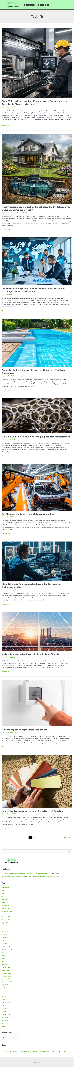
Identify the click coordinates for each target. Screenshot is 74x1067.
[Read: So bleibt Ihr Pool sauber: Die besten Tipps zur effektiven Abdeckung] (37, 343)
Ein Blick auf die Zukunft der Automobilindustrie (28, 514)
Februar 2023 (6, 967)
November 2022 (6, 976)
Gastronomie (13, 1052)
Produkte (10, 213)
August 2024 (5, 923)
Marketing (56, 1051)
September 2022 (7, 982)
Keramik (34, 1052)
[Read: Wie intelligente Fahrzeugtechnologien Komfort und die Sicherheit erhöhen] (37, 561)
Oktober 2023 (6, 946)
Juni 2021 (4, 1026)
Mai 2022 (4, 994)
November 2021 (6, 1011)
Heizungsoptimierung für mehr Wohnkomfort (26, 729)
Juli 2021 (4, 1023)
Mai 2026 (4, 893)
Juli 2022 (4, 988)
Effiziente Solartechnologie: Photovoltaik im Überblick (31, 654)
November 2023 (6, 943)
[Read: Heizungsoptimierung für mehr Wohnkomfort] (37, 703)
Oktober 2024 (6, 920)
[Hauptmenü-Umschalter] (70, 5)
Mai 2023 (4, 958)
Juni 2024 (4, 926)
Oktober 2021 (6, 1014)
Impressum (37, 1063)
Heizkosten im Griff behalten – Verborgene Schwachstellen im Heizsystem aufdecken (26, 874)
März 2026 (5, 899)
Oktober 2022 (6, 979)
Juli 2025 (4, 914)
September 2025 (7, 911)
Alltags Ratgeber (36, 5)
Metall (65, 1052)
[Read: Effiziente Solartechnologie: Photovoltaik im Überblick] (37, 631)
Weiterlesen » (6, 126)
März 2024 (5, 935)
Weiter (67, 837)
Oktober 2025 (6, 908)
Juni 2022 (4, 991)
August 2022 (5, 985)
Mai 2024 (4, 929)
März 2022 (5, 1000)
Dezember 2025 (6, 905)
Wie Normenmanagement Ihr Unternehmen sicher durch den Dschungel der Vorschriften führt (33, 290)
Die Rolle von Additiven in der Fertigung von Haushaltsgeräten (36, 436)
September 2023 (7, 949)
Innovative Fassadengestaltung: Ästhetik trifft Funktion (32, 811)
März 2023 (5, 964)
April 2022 (5, 997)
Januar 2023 (5, 970)
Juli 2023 (4, 952)
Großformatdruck (24, 1052)
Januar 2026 (5, 902)
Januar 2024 (5, 940)
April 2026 (5, 896)
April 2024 (5, 932)
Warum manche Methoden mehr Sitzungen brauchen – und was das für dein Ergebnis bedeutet (28, 877)
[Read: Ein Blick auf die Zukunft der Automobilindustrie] (37, 487)
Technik (4, 107)
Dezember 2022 (6, 973)
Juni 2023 (4, 955)
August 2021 (5, 1020)
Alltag (4, 1052)
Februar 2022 (6, 1003)
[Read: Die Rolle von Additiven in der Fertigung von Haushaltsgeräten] (37, 416)
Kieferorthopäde (44, 1052)
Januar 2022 (5, 1006)
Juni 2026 (4, 890)
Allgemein (5, 213)
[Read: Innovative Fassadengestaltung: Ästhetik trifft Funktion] (37, 781)
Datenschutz (37, 1060)
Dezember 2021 (6, 1008)
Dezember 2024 (6, 917)
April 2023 (5, 961)
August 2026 (5, 887)
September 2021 (7, 1017)
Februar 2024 (6, 938)
